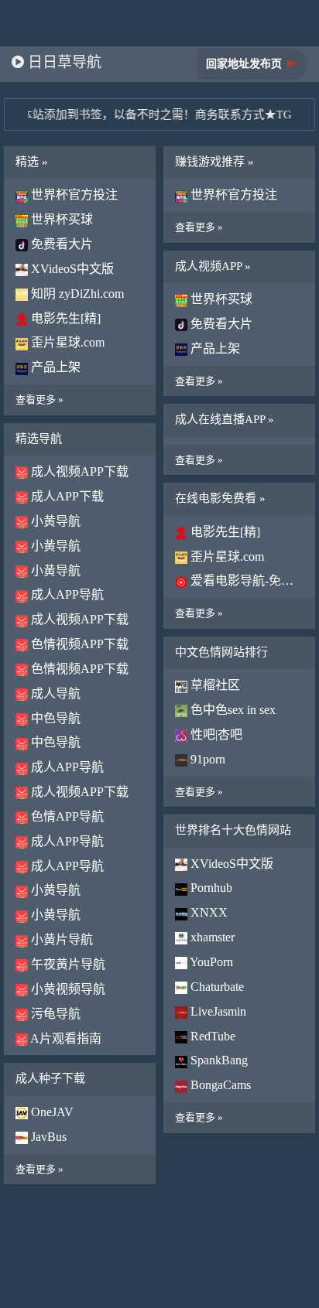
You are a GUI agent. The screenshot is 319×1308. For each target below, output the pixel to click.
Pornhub (209, 887)
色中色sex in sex (231, 709)
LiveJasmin (216, 1011)
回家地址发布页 (244, 64)
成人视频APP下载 (78, 471)
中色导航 (54, 718)
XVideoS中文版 (71, 268)
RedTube (211, 1036)
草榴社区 (213, 685)
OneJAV (51, 1111)
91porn (206, 759)
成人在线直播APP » (224, 419)
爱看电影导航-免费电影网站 (245, 580)
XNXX (207, 912)
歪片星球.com (66, 342)
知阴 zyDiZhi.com (76, 293)
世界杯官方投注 (73, 194)
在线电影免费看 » (220, 498)
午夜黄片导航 (66, 964)
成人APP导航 (66, 594)
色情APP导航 (66, 816)
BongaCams (219, 1084)
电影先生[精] (64, 318)
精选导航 (38, 438)
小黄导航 (54, 521)
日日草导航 (62, 62)
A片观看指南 (64, 1038)
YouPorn (210, 961)
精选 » (31, 161)
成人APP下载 (66, 496)
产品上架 (54, 367)
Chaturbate (215, 986)
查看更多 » (39, 399)
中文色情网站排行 (221, 652)
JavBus (47, 1136)
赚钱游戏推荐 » (214, 161)
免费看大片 (60, 244)
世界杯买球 (60, 219)
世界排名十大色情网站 (233, 830)
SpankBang (217, 1060)
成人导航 (54, 693)
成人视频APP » (213, 266)
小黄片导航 (60, 939)
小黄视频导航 (66, 989)
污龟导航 (54, 1013)
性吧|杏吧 (214, 734)
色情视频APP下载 (78, 644)
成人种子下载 (50, 1078)
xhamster (211, 937)
